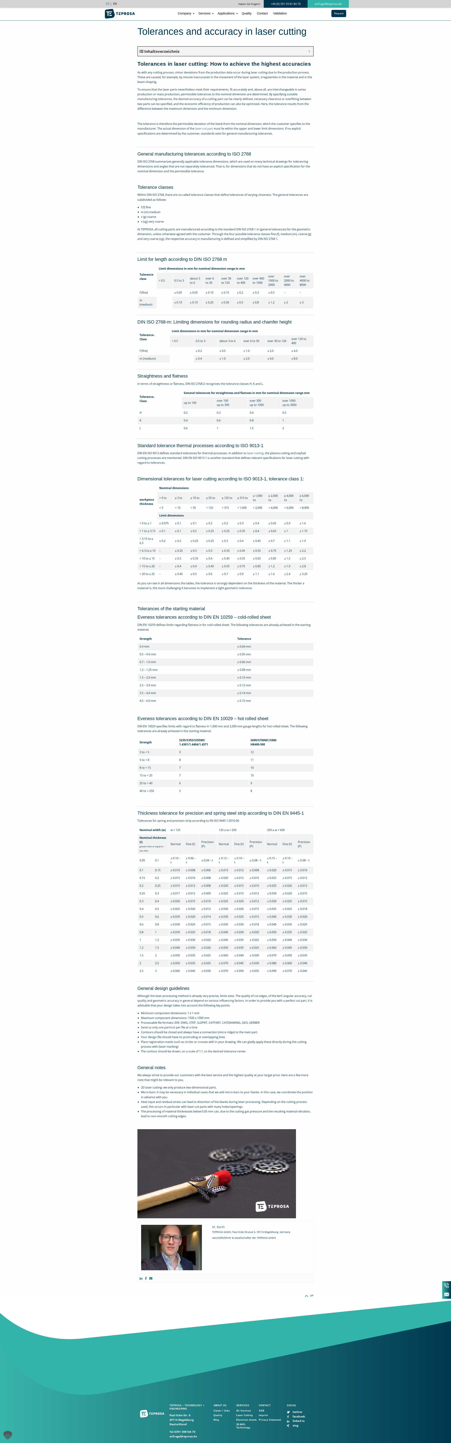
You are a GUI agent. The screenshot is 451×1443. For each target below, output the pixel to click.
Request (339, 13)
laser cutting (255, 453)
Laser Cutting (244, 1415)
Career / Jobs (222, 1410)
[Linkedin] (141, 1278)
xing (295, 1425)
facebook (298, 1416)
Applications (226, 13)
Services (204, 13)
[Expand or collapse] (309, 51)
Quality (247, 13)
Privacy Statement (270, 1420)
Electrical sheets (246, 1420)
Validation (280, 13)
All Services (243, 1410)
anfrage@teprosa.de (328, 4)
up (312, 1295)
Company (184, 13)
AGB (261, 1410)
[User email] (150, 1278)
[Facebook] (145, 1278)
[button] (8, 1435)
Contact (262, 13)
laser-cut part (204, 128)
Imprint (263, 1415)
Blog (216, 1420)
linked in (298, 1421)
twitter (297, 1412)
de (107, 4)
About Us (220, 1405)
